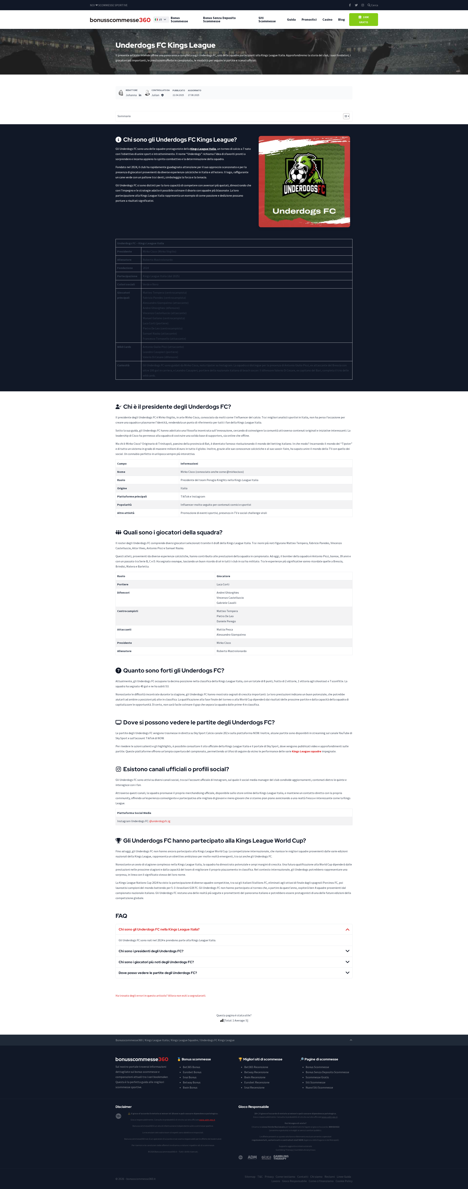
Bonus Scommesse (179, 19)
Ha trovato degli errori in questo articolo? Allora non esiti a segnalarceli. (161, 995)
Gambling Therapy (284, 1149)
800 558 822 (334, 1126)
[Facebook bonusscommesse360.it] (349, 5)
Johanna (131, 95)
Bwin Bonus (190, 1087)
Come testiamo (285, 1176)
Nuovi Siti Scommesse (319, 1087)
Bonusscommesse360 (129, 1040)
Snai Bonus (190, 1077)
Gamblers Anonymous (305, 1149)
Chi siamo (316, 1176)
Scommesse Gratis (317, 1077)
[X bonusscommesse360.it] (356, 5)
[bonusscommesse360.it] (120, 19)
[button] (161, 19)
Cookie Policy (344, 1181)
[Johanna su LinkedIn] (140, 95)
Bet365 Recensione (256, 1067)
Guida (291, 19)
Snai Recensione (254, 1087)
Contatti (302, 1176)
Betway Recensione (256, 1072)
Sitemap (250, 1176)
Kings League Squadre (184, 1040)
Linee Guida (344, 1176)
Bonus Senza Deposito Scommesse (219, 19)
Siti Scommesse (267, 19)
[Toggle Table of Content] (344, 116)
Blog (341, 19)
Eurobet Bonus (192, 1072)
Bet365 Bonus (191, 1067)
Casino (327, 19)
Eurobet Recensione (256, 1082)
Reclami (329, 1176)
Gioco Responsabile (294, 1181)
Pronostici (309, 19)
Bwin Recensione (254, 1077)
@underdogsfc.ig (159, 821)
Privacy (269, 1176)
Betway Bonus (192, 1082)
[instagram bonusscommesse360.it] (362, 5)
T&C (260, 1176)
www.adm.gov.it (207, 1119)
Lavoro (275, 1181)
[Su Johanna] (121, 93)
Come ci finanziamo (321, 1181)
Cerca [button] (374, 5)
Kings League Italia (157, 1040)
